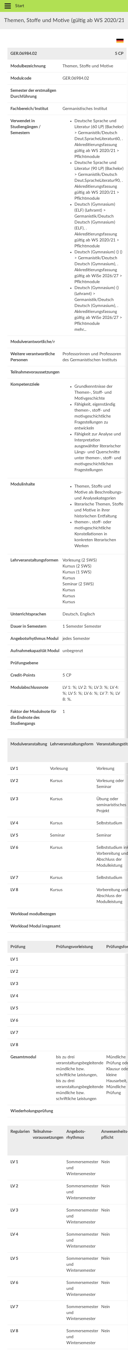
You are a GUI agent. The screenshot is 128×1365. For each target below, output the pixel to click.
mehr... (80, 330)
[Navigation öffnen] (8, 6)
